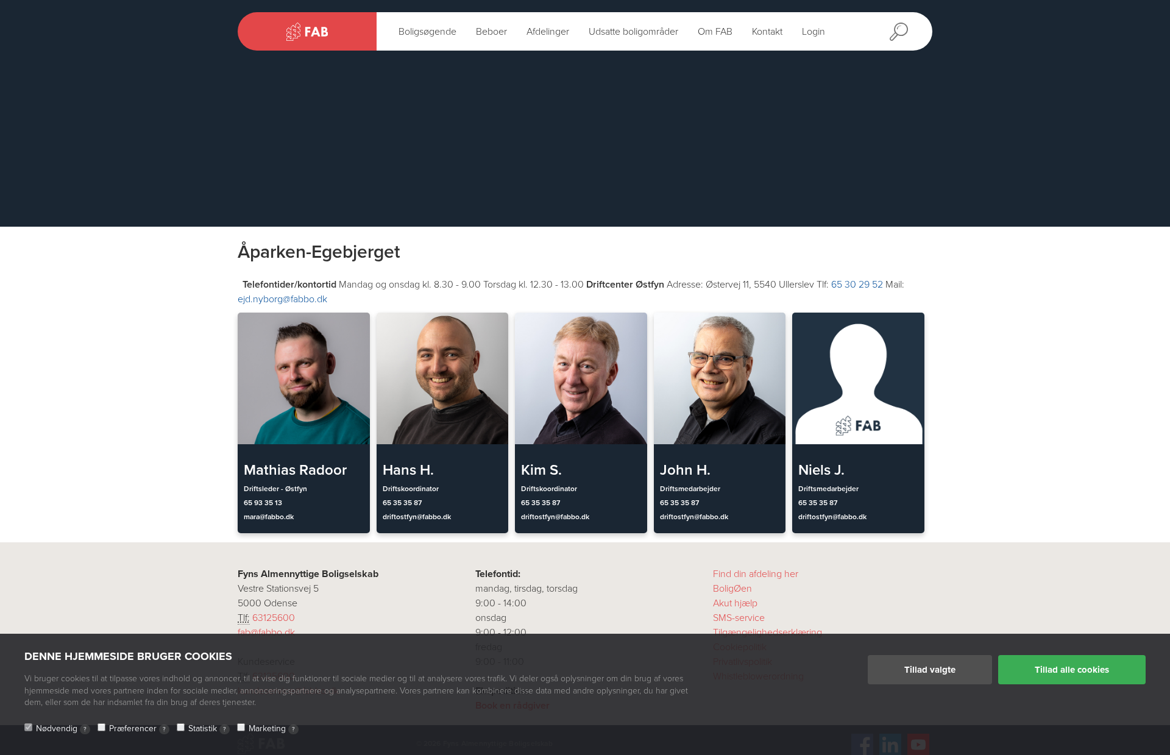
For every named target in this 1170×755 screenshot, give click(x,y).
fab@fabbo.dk (266, 632)
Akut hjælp (735, 603)
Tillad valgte (930, 669)
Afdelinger (547, 32)
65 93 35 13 (263, 502)
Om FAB (715, 32)
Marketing (272, 728)
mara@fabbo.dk (269, 516)
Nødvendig (61, 728)
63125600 (273, 618)
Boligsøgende (427, 32)
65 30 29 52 (857, 284)
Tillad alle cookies (1072, 669)
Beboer (491, 32)
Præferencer (137, 728)
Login (813, 32)
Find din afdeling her (755, 574)
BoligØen (732, 589)
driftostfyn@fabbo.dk (417, 516)
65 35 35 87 (402, 502)
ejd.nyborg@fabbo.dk (282, 299)
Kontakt (767, 32)
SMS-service (739, 618)
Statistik (207, 728)
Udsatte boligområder (633, 32)
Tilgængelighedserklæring (767, 632)
